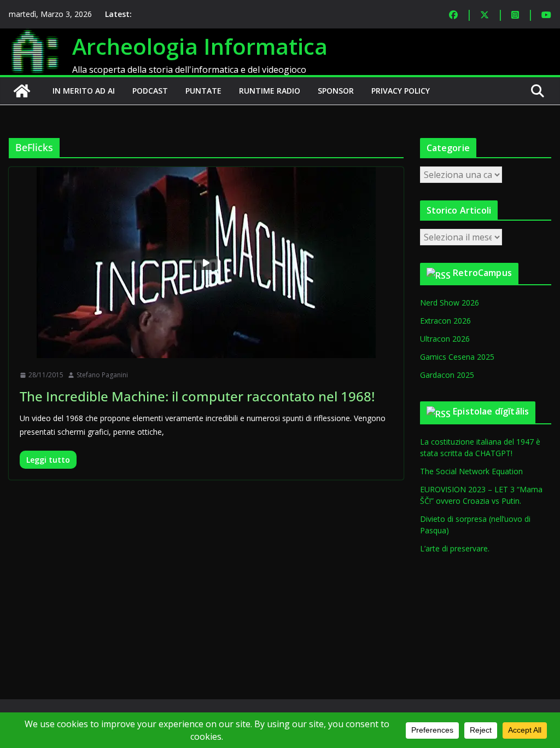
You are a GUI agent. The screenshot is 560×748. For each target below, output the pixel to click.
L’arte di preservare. (454, 548)
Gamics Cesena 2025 (457, 357)
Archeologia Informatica (200, 46)
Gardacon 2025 (447, 375)
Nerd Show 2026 (449, 302)
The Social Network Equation (471, 471)
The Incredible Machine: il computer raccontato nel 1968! (197, 396)
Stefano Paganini (102, 374)
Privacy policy (400, 90)
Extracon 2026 (445, 320)
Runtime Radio (269, 90)
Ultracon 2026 (445, 338)
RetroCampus (482, 273)
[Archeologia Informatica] (22, 91)
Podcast (150, 90)
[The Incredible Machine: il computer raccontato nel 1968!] (206, 262)
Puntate (203, 90)
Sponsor (336, 90)
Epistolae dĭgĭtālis (491, 411)
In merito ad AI (83, 90)
